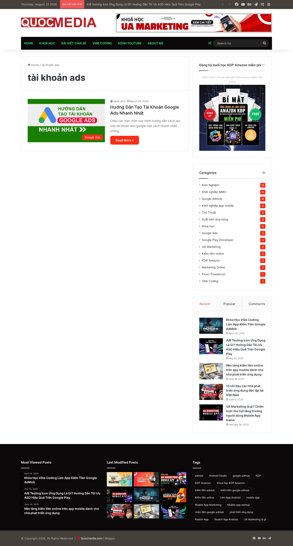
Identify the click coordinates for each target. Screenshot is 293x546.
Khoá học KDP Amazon (231, 483)
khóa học (208, 226)
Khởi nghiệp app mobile (218, 205)
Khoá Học (47, 43)
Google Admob (212, 198)
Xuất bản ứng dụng (215, 219)
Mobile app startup (238, 504)
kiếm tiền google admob (235, 490)
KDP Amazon (211, 260)
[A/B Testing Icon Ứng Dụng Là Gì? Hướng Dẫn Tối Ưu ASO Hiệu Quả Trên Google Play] (211, 346)
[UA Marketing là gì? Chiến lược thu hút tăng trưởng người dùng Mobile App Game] (211, 412)
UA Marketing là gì (255, 519)
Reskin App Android (226, 519)
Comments (257, 304)
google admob (241, 475)
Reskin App (201, 519)
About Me (155, 43)
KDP (258, 475)
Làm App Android (230, 497)
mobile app (253, 497)
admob (199, 475)
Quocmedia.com (91, 538)
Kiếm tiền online (213, 253)
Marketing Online (213, 267)
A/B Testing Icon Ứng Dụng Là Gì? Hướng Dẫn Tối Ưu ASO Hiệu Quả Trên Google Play (143, 4)
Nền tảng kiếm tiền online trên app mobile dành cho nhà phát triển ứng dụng (244, 370)
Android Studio (218, 475)
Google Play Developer (217, 240)
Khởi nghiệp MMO (214, 192)
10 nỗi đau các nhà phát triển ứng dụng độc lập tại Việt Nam (245, 390)
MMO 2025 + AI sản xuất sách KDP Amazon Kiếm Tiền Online (232, 79)
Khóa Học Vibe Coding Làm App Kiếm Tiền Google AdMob (245, 324)
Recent (204, 304)
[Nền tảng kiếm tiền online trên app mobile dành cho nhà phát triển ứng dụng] (211, 371)
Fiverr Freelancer (213, 274)
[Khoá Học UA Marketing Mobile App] (173, 479)
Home (28, 43)
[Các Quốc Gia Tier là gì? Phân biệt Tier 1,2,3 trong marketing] (119, 479)
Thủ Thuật (209, 212)
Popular (229, 304)
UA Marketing (211, 246)
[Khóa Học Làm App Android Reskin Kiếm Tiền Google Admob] (173, 495)
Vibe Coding (102, 43)
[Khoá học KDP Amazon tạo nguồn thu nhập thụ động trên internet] (146, 479)
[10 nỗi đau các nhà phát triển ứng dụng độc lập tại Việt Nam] (211, 392)
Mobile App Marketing (208, 504)
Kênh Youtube (130, 43)
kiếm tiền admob (205, 490)
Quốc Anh (119, 101)
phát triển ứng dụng (241, 512)
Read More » (125, 140)
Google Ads (209, 233)
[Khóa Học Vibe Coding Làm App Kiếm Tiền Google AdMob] (211, 326)
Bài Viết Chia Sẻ (73, 43)
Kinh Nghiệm (210, 185)
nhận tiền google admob (209, 512)
